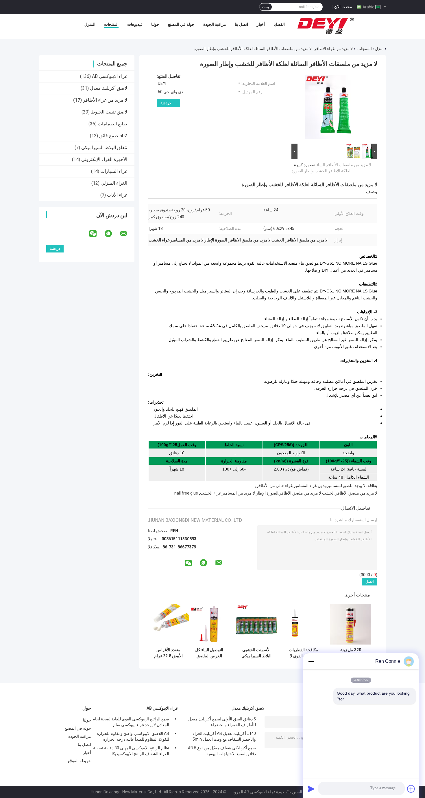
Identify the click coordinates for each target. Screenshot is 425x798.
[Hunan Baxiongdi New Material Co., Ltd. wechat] (96, 233)
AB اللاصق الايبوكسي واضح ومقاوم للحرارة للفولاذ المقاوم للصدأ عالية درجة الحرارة (133, 736)
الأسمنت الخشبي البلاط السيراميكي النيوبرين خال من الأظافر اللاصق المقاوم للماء (256, 652)
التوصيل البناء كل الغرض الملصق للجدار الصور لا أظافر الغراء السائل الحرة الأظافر (209, 652)
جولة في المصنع (181, 24)
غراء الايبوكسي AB (109, 76)
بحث (265, 7)
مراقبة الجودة (214, 24)
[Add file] (411, 788)
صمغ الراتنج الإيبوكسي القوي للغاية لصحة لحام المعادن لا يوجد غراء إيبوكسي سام (131, 722)
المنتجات (111, 24)
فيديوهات (135, 24)
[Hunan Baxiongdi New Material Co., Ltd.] (326, 25)
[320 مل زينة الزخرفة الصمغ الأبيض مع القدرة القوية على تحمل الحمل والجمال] (350, 624)
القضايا (279, 24)
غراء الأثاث (117, 195)
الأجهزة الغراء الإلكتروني (104, 159)
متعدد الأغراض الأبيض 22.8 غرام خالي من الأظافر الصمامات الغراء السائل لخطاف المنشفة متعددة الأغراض (168, 652)
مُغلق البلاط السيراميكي (104, 147)
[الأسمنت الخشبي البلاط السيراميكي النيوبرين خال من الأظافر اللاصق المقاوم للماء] (256, 624)
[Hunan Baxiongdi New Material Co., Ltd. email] (127, 233)
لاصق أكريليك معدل (108, 88)
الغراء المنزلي (114, 183)
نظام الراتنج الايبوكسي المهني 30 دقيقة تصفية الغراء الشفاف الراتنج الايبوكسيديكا (131, 751)
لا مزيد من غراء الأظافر (333, 48)
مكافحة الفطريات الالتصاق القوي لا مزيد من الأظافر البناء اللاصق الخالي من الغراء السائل (303, 652)
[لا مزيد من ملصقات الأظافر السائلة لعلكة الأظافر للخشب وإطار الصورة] (336, 108)
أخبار (261, 24)
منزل (379, 48)
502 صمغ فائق (113, 135)
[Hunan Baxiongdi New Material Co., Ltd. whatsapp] (112, 233)
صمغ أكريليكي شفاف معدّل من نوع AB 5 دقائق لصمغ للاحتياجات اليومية (222, 751)
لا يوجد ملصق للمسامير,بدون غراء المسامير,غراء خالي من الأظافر (310, 485)
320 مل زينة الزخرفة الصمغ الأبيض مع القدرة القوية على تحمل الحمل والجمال (351, 652)
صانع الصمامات (112, 124)
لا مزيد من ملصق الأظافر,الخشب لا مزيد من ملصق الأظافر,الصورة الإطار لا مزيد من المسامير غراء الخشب (288, 493)
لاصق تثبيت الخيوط (109, 112)
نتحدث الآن (343, 6)
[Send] (311, 788)
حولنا (155, 24)
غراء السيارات (113, 171)
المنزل (89, 24)
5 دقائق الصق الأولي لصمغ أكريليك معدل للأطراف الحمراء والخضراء (222, 722)
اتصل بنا (241, 24)
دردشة (165, 103)
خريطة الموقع (79, 760)
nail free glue (186, 493)
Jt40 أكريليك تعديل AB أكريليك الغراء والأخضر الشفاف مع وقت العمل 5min (224, 736)
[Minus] (311, 661)
